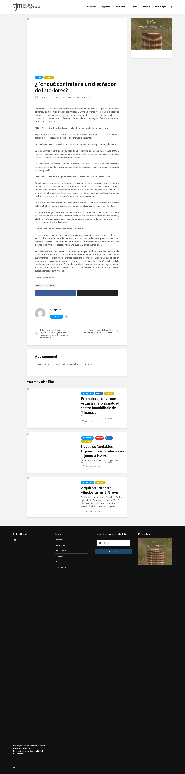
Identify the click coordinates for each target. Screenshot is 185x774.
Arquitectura (87, 393)
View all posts (56, 317)
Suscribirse (113, 551)
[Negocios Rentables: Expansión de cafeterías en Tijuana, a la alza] (52, 452)
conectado (61, 364)
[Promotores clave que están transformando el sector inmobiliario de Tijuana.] (52, 408)
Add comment (73, 97)
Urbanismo (120, 6)
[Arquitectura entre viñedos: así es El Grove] (52, 497)
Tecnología (160, 6)
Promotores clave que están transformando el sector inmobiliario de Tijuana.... (100, 405)
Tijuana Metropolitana (93, 422)
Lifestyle (146, 6)
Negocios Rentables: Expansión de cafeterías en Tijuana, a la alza (102, 451)
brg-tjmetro (43, 97)
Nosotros (91, 6)
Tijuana (133, 6)
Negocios (105, 6)
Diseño (38, 77)
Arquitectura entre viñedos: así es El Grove (99, 490)
